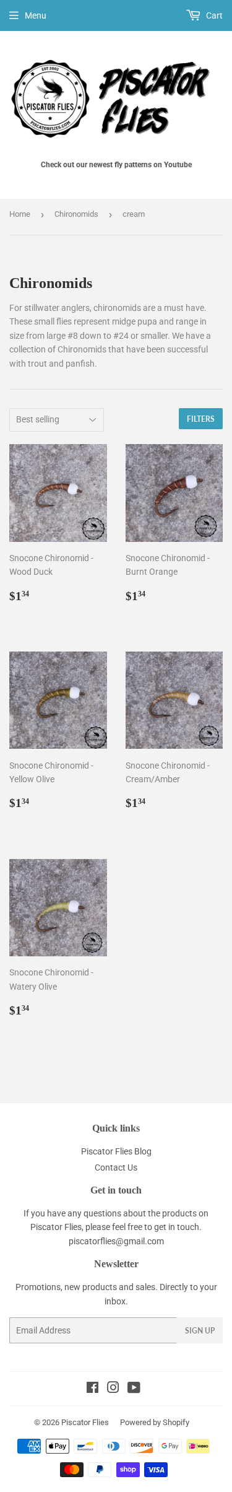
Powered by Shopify (154, 1422)
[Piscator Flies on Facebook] (92, 1389)
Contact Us (116, 1167)
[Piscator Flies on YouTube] (133, 1389)
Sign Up (200, 1330)
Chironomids (76, 214)
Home (19, 214)
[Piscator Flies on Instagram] (113, 1389)
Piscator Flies (85, 1422)
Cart (213, 15)
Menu (35, 15)
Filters (201, 419)
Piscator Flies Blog (116, 1151)
